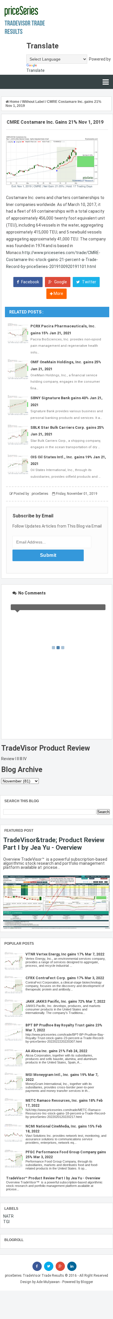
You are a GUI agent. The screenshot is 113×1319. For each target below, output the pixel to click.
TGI (6, 1221)
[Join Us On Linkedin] (71, 1266)
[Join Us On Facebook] (37, 1266)
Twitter (88, 282)
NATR (8, 1216)
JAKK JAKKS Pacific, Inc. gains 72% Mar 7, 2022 (65, 1001)
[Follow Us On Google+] (60, 1266)
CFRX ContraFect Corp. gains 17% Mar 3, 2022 (64, 978)
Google (60, 282)
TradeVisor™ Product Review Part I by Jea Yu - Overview (53, 1178)
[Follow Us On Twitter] (48, 1266)
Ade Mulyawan (48, 1282)
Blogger (87, 1282)
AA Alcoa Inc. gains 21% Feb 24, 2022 (56, 1051)
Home (14, 102)
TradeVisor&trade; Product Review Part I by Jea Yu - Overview (53, 843)
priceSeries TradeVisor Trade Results (34, 1276)
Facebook (29, 282)
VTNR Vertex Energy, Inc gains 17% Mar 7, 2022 (64, 954)
